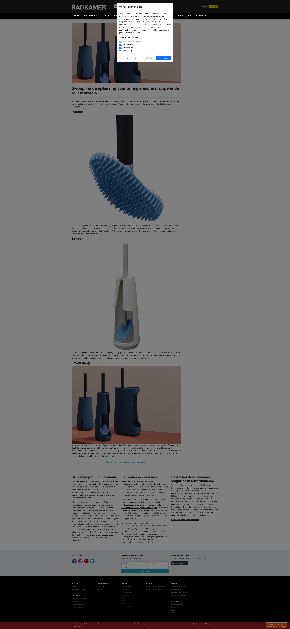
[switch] (120, 45)
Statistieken (128, 48)
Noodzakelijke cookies (133, 42)
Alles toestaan (164, 58)
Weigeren (150, 58)
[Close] (170, 7)
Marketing (127, 50)
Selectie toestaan (134, 58)
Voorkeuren (128, 45)
